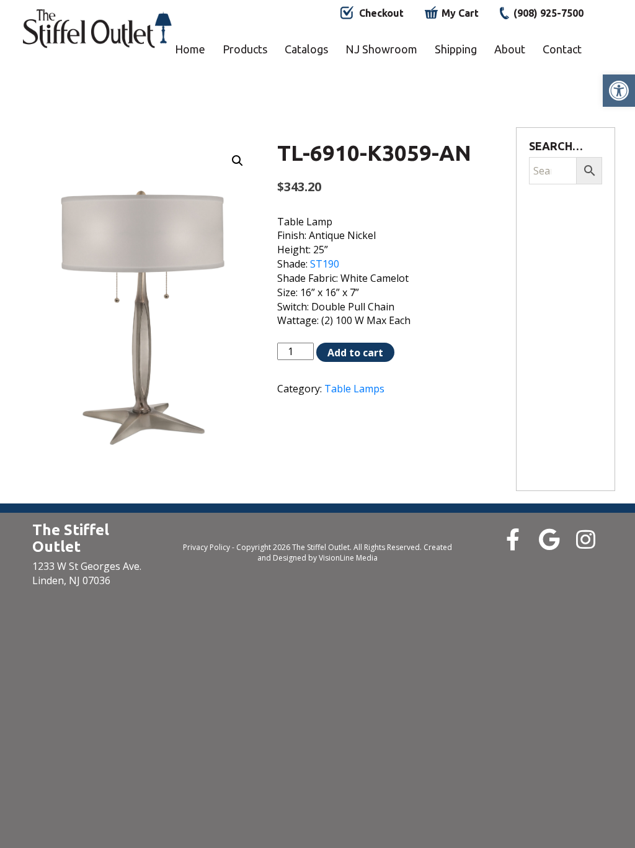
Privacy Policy (206, 547)
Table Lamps (354, 388)
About (509, 49)
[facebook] (512, 539)
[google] (549, 539)
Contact (562, 49)
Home (190, 49)
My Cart (460, 13)
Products (245, 49)
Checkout (381, 13)
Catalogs (306, 49)
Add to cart (355, 352)
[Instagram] (585, 539)
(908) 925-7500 (548, 13)
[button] (619, 90)
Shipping (456, 49)
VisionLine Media (348, 558)
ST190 (324, 264)
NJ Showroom (381, 49)
